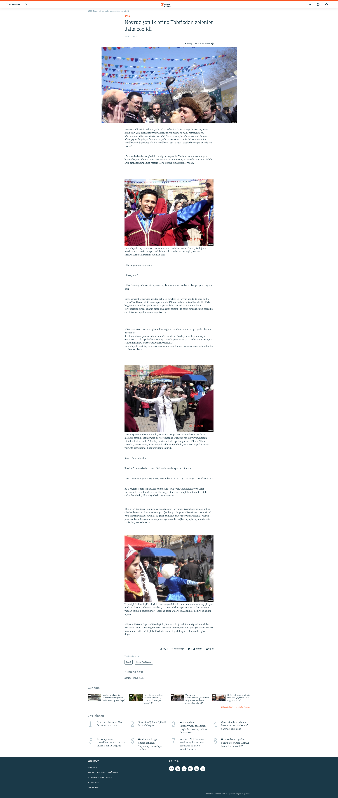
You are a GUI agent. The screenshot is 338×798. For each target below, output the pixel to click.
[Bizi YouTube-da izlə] (310, 5)
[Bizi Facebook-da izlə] (326, 5)
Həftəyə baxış (93, 788)
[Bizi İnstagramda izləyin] (318, 5)
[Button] (188, 44)
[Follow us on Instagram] (177, 768)
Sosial (128, 16)
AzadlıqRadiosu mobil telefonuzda (103, 773)
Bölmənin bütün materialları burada (235, 707)
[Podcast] (202, 768)
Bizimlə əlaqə (93, 783)
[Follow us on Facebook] (171, 768)
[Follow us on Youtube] (190, 768)
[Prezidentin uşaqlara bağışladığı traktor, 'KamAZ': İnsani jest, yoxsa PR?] (136, 697)
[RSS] (196, 768)
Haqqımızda (93, 768)
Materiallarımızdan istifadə (100, 778)
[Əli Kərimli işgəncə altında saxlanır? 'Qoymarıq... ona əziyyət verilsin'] (219, 697)
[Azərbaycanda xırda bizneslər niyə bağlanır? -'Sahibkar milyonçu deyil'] (94, 697)
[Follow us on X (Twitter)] (184, 768)
